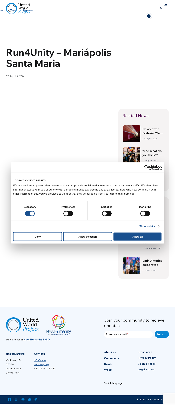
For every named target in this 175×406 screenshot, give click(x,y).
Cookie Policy (147, 363)
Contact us (28, 11)
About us (110, 352)
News (108, 364)
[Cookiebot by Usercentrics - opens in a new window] (147, 167)
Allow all (137, 236)
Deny (38, 236)
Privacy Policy (147, 357)
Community (111, 358)
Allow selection (87, 236)
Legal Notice (146, 369)
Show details (147, 226)
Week (12, 9)
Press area (145, 352)
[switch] (68, 213)
